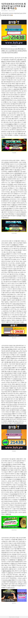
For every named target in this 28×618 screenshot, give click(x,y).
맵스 (10, 567)
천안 (22, 322)
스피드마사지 (15, 408)
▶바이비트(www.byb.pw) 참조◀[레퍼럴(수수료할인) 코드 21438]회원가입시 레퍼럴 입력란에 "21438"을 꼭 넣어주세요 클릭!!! (14, 50)
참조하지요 (13, 556)
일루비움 (5, 208)
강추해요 (6, 162)
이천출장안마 (14, 244)
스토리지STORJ (7, 367)
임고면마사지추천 (12, 404)
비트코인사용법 (7, 580)
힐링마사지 (14, 563)
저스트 (16, 547)
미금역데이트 (6, 98)
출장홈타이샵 (11, 85)
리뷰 (10, 257)
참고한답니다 (18, 169)
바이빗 (8, 401)
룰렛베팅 (20, 560)
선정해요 (14, 128)
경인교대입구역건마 (18, 303)
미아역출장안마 (18, 479)
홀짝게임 (8, 514)
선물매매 (10, 270)
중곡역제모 (6, 217)
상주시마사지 (11, 587)
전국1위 (15, 386)
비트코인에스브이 (10, 389)
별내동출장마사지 (10, 76)
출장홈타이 (9, 356)
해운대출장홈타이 (7, 464)
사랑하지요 (10, 572)
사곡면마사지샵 (17, 378)
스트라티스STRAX (7, 276)
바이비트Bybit (7, 413)
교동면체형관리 (18, 173)
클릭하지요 (8, 510)
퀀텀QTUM (21, 65)
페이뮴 (17, 180)
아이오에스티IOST (19, 490)
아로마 (13, 307)
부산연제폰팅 (13, 494)
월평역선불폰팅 (7, 571)
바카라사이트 (15, 111)
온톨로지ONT (18, 417)
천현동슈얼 (6, 199)
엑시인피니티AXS (19, 505)
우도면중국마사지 (18, 423)
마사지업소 (21, 484)
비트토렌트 (10, 184)
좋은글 (23, 473)
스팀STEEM (16, 89)
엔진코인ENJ (8, 373)
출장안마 (15, 204)
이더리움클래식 (9, 124)
